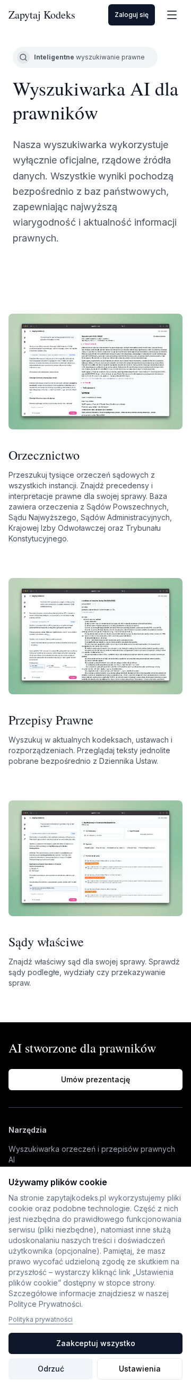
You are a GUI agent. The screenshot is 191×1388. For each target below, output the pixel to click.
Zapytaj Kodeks (41, 14)
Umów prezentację (95, 1079)
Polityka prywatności (40, 1319)
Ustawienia (140, 1368)
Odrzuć (51, 1368)
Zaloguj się (132, 15)
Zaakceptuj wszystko (95, 1343)
